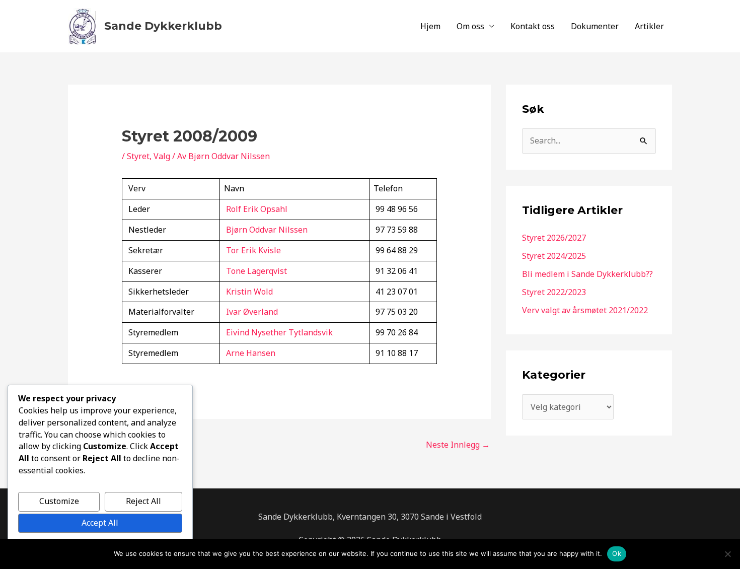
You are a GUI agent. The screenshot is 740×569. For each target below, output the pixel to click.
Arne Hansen (250, 353)
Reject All (143, 501)
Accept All (100, 522)
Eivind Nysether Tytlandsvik (279, 332)
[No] (727, 554)
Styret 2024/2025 (554, 255)
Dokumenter (595, 26)
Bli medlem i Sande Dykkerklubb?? (587, 273)
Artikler (649, 26)
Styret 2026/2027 (554, 237)
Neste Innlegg (458, 444)
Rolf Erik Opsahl (256, 209)
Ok (616, 553)
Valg (162, 156)
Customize (59, 501)
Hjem (430, 26)
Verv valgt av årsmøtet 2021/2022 (585, 310)
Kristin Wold (249, 291)
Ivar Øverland (252, 311)
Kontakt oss (532, 26)
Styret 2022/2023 (554, 292)
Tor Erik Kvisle (253, 250)
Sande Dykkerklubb (163, 26)
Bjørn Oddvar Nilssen (267, 229)
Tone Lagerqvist (256, 270)
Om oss (470, 26)
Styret (138, 156)
